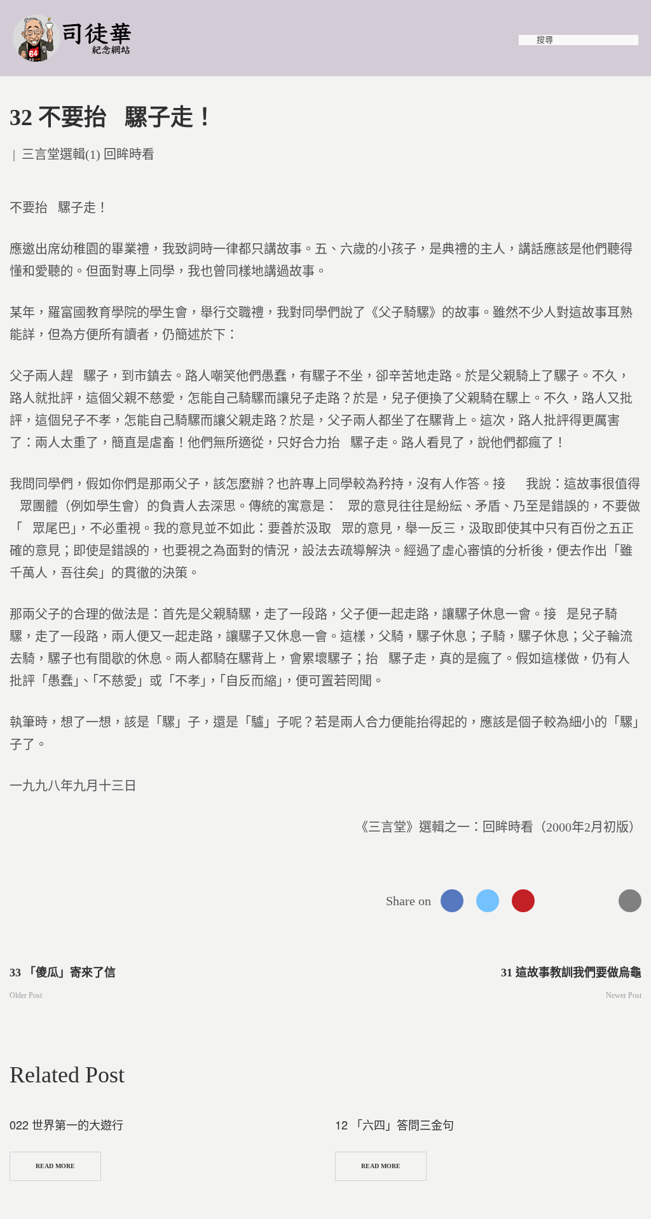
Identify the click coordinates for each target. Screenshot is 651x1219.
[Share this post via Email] (630, 900)
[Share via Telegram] (594, 900)
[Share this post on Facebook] (452, 900)
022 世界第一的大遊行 (66, 1124)
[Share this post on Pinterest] (523, 900)
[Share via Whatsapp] (558, 900)
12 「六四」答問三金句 (394, 1124)
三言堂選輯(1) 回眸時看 (88, 154)
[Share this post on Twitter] (487, 900)
